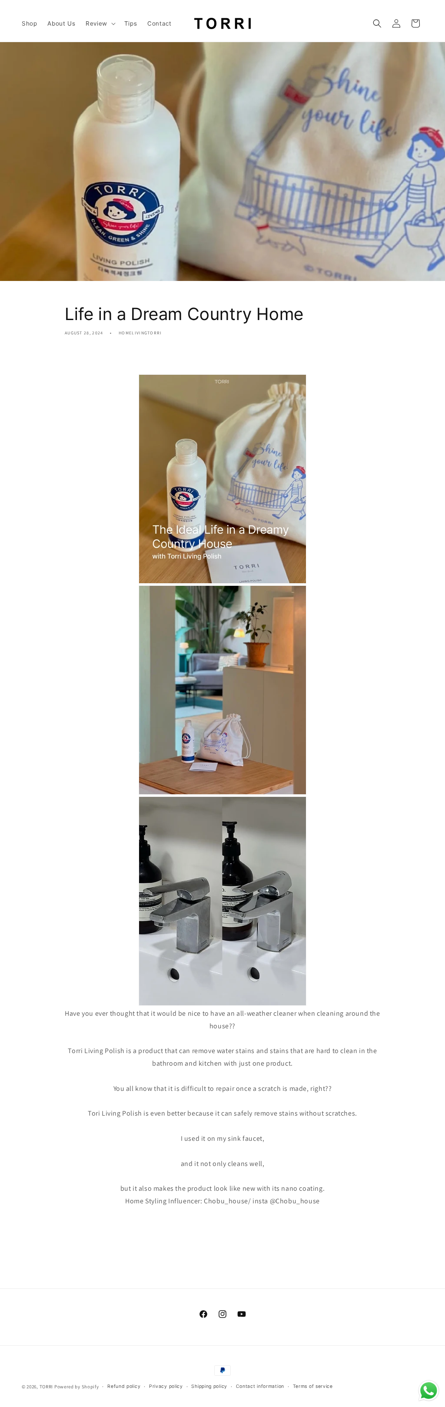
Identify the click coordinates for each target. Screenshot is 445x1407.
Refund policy (123, 1386)
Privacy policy (166, 1386)
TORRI (46, 1387)
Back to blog (228, 1236)
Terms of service (313, 1386)
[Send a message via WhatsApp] (429, 1391)
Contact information (260, 1386)
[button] (99, 23)
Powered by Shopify (76, 1387)
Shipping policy (209, 1386)
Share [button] (83, 358)
